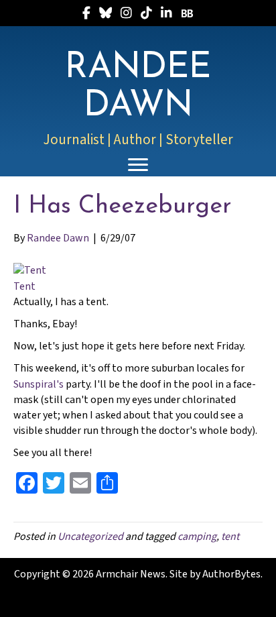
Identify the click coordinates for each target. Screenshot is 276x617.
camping (197, 536)
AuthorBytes (231, 574)
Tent (24, 286)
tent (230, 536)
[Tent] (29, 270)
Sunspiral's (38, 384)
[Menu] (138, 165)
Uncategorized (90, 536)
